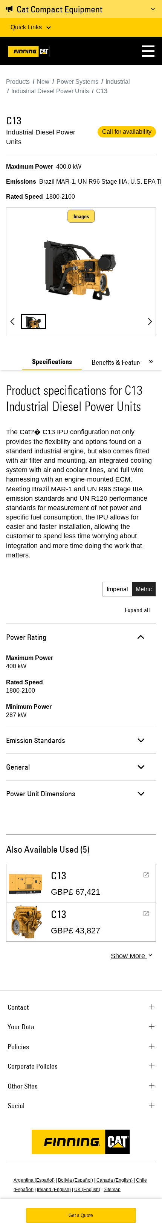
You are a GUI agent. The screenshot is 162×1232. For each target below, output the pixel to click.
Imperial (117, 589)
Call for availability (126, 131)
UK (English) (87, 1189)
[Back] (12, 322)
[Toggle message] (152, 9)
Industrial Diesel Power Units (40, 137)
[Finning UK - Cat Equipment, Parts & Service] (28, 53)
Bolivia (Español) (75, 1180)
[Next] (150, 322)
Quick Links (27, 27)
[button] (148, 51)
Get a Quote (81, 1215)
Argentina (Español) (34, 1180)
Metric (144, 589)
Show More (129, 956)
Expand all (137, 610)
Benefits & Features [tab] (118, 362)
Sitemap (112, 1189)
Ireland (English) (54, 1189)
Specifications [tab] (52, 362)
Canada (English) (114, 1180)
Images (81, 216)
